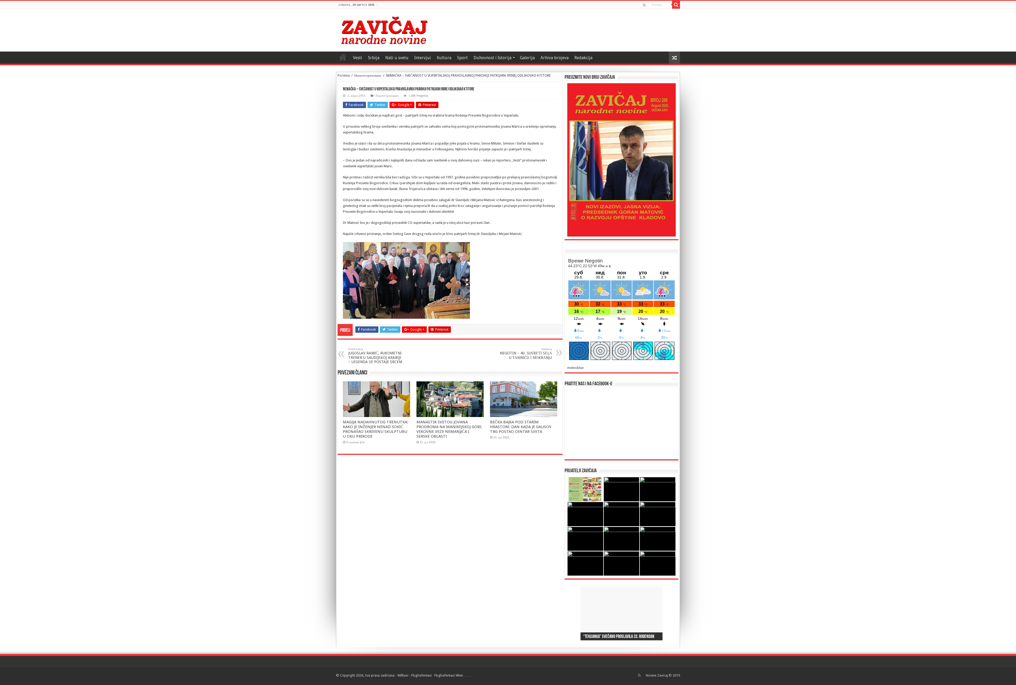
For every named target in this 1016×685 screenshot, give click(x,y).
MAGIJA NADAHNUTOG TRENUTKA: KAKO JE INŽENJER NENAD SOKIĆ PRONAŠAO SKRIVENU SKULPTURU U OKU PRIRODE (375, 429)
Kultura (444, 57)
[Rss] (644, 5)
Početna (344, 75)
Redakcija (583, 57)
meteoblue (575, 368)
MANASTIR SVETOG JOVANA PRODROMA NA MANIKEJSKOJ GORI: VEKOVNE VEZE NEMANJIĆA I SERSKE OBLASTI (449, 429)
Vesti (357, 57)
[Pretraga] (676, 5)
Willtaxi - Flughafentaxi (414, 675)
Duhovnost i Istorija (492, 57)
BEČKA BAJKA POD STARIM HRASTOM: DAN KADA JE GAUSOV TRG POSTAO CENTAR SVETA (520, 427)
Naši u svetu (397, 57)
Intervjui (422, 57)
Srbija (373, 57)
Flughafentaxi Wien (448, 675)
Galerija (527, 57)
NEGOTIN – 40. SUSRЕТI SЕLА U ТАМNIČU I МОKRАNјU (526, 354)
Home (343, 57)
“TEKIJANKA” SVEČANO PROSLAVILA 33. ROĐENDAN (618, 637)
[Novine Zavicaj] (384, 29)
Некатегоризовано (368, 75)
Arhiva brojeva (555, 57)
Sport (462, 57)
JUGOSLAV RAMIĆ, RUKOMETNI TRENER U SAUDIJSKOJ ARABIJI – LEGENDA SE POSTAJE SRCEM (375, 356)
